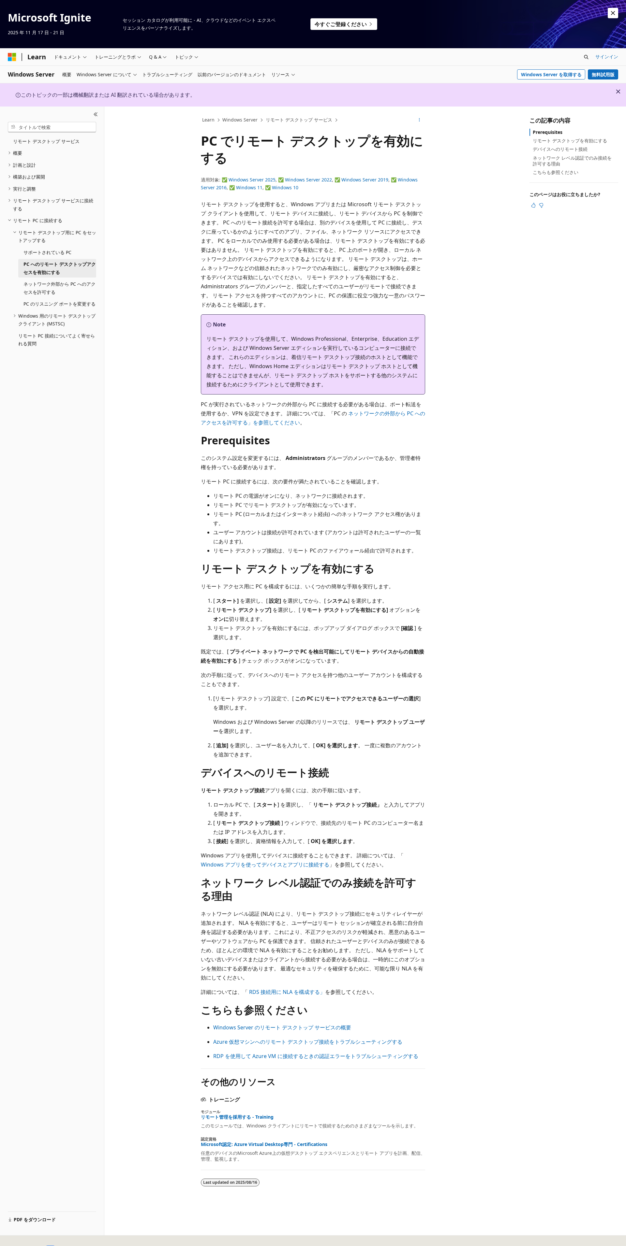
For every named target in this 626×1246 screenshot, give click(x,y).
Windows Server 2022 (308, 180)
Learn (208, 120)
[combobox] (52, 127)
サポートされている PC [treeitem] (47, 252)
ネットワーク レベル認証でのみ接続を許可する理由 (572, 161)
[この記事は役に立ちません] (541, 205)
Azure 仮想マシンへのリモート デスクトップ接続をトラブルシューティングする (307, 1041)
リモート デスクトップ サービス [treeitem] (46, 141)
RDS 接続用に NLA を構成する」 (287, 991)
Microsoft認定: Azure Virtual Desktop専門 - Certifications (264, 1144)
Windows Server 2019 (364, 180)
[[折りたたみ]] (95, 114)
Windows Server (240, 120)
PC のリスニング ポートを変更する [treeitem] (59, 304)
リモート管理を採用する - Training (237, 1117)
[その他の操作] (419, 120)
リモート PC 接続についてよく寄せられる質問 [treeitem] (56, 340)
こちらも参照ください (555, 172)
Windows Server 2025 (252, 180)
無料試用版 (603, 74)
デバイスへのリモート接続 (560, 149)
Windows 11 (249, 187)
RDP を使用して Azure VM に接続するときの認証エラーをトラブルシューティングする (315, 1056)
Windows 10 (285, 187)
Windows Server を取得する (551, 74)
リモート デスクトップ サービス (299, 120)
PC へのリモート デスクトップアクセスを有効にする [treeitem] (59, 268)
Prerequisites (547, 132)
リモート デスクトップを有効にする (570, 140)
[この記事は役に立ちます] (533, 205)
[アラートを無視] (613, 13)
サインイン (606, 56)
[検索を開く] (586, 57)
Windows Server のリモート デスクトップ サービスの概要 (282, 1027)
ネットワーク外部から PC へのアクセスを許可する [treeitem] (59, 288)
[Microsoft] (12, 57)
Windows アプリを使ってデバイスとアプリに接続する (265, 864)
